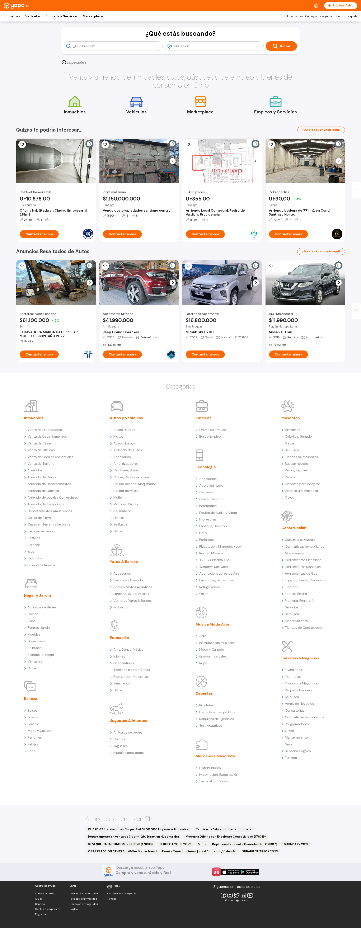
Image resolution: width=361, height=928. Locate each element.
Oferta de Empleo (212, 430)
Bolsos (33, 710)
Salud (289, 744)
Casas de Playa (39, 517)
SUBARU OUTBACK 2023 (260, 851)
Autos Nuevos (124, 443)
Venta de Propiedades (45, 430)
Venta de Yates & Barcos (132, 600)
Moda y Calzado (40, 731)
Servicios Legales (298, 751)
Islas (31, 551)
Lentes (33, 724)
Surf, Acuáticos (210, 725)
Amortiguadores (126, 463)
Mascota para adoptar (302, 484)
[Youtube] (250, 895)
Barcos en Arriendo (128, 580)
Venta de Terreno (41, 463)
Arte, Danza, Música (128, 649)
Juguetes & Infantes (128, 720)
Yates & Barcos (124, 561)
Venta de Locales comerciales (50, 457)
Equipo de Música (126, 491)
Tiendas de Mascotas (301, 457)
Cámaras (206, 492)
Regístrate (41, 914)
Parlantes (206, 539)
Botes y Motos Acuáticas (132, 587)
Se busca (35, 648)
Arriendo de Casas (42, 477)
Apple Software (211, 485)
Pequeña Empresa (299, 690)
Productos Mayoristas (302, 683)
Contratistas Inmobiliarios (304, 546)
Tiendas (112, 898)
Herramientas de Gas (301, 573)
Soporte (40, 904)
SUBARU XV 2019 (296, 844)
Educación (119, 637)
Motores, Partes (125, 504)
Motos (118, 436)
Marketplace (93, 16)
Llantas (119, 517)
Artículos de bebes (127, 732)
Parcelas (34, 545)
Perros (290, 477)
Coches (119, 739)
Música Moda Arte (212, 624)
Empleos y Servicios (62, 16)
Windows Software (213, 567)
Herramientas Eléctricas (303, 560)
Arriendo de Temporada (46, 504)
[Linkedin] (243, 895)
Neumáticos (122, 511)
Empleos (203, 417)
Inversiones (293, 670)
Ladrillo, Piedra (296, 594)
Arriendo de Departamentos (49, 484)
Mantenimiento (296, 621)
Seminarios (121, 683)
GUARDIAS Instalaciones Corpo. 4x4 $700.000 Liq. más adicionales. (138, 829)
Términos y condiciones (84, 893)
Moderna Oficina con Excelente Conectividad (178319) (226, 836)
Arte (202, 636)
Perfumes (35, 737)
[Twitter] (236, 895)
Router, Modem (211, 553)
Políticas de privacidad (83, 898)
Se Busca (120, 524)
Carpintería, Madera (300, 539)
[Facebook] (223, 895)
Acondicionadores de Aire (219, 573)
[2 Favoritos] (188, 144)
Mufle (117, 497)
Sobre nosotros (44, 893)
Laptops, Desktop (213, 526)
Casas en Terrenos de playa (49, 524)
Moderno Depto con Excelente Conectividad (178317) (237, 844)
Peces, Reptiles (296, 470)
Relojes (33, 744)
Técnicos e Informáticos (131, 670)
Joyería (33, 717)
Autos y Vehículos (126, 417)
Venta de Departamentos (47, 436)
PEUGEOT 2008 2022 (175, 844)
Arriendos (35, 470)
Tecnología (206, 467)
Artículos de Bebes (42, 607)
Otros (32, 668)
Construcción (293, 527)
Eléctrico (292, 587)
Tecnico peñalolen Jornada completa (223, 829)
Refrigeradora (209, 587)
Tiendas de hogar (41, 655)
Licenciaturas (123, 663)
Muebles (34, 634)
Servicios (292, 607)
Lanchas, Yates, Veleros (131, 594)
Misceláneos (294, 553)
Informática (208, 506)
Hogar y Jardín (37, 595)
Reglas (74, 909)
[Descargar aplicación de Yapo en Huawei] (216, 872)
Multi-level (293, 676)
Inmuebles (12, 16)
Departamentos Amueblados (50, 511)
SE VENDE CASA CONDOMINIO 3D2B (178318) (120, 844)
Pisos (32, 621)
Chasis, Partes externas (131, 477)
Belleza (30, 698)
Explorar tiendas (293, 16)
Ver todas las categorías (121, 893)
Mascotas (290, 417)
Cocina (33, 614)
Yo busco (120, 607)
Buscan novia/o (296, 463)
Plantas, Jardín (39, 627)
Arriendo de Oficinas (43, 491)
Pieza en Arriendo (41, 531)
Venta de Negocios (299, 703)
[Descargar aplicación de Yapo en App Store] (230, 872)
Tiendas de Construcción (304, 627)
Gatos (290, 443)
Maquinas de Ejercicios (216, 719)
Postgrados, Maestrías (130, 676)
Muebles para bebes (129, 752)
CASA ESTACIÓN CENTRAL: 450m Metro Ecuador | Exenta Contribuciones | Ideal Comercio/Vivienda (161, 851)
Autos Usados (124, 430)
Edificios (34, 538)
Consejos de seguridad (319, 16)
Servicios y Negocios (300, 658)
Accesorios (122, 457)
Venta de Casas (40, 443)
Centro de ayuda (346, 16)
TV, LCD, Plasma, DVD (215, 560)
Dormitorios (37, 641)
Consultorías (294, 710)
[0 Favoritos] (22, 144)
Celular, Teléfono (212, 499)
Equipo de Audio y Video (218, 512)
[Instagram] (230, 895)
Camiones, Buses (126, 470)
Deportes (204, 693)
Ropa (32, 751)
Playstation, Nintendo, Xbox (220, 546)
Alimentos (292, 430)
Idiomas (119, 656)
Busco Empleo (210, 436)
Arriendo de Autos (127, 450)
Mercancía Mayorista (215, 756)
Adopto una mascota (301, 491)
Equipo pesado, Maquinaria (134, 484)
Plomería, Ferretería (299, 600)
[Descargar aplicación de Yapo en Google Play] (249, 872)
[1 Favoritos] (105, 144)
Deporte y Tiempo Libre (217, 712)
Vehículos (33, 16)
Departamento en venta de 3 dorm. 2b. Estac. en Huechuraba (133, 836)
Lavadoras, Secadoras (216, 580)
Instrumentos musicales (217, 643)
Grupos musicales (212, 656)
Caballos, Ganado (298, 436)
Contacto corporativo (48, 909)
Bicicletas (206, 705)
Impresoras (207, 519)
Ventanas (35, 661)
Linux (203, 533)
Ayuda (39, 898)
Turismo (291, 757)
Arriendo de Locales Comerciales (53, 497)
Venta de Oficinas (41, 450)
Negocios (35, 558)
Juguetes (120, 746)
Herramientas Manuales (303, 567)
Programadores (297, 724)
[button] (89, 161)
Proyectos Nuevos (41, 565)
